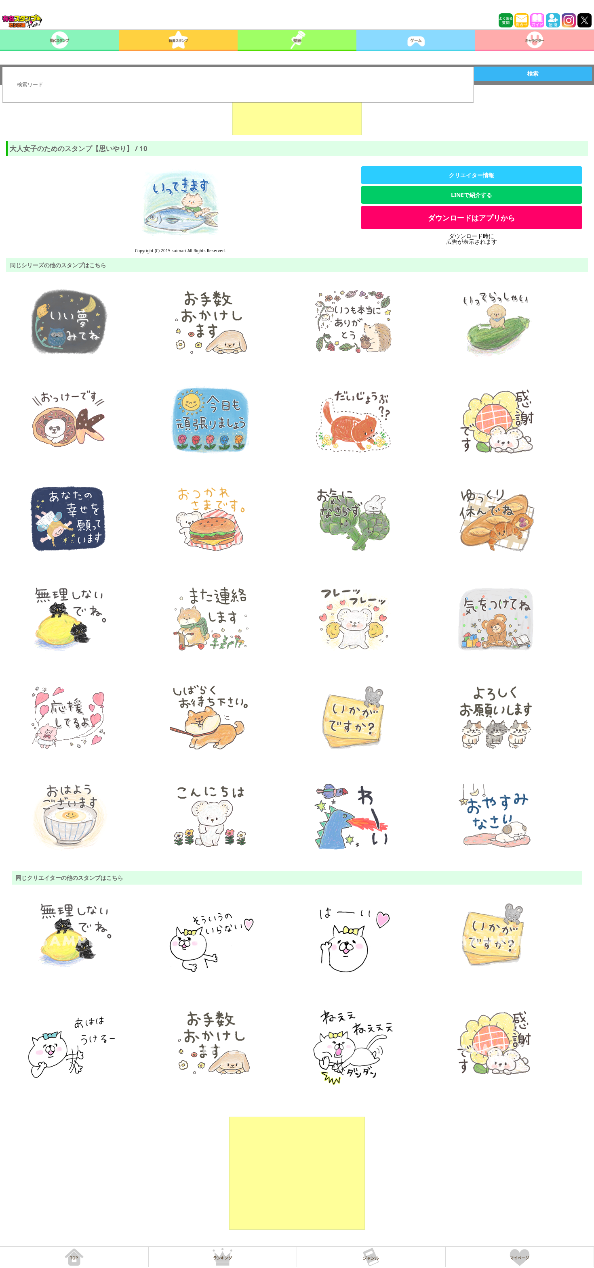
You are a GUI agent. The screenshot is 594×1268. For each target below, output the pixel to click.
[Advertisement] (297, 115)
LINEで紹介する (471, 195)
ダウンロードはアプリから (471, 217)
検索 (533, 73)
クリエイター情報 (471, 175)
